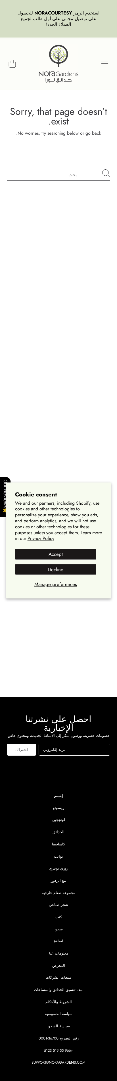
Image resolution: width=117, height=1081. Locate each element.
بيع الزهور (58, 880)
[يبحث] (106, 173)
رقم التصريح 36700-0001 (59, 1038)
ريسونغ (58, 807)
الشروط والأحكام (58, 1002)
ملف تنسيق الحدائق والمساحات (58, 989)
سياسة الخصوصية (58, 1013)
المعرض (58, 965)
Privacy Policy (41, 538)
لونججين (58, 819)
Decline (55, 569)
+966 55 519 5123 (58, 1050)
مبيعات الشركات (58, 977)
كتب (58, 917)
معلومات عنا (58, 953)
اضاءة (58, 941)
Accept (56, 554)
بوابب (58, 856)
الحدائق (58, 832)
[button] (105, 63)
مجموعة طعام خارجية (58, 892)
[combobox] (58, 173)
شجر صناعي (58, 904)
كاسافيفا (58, 844)
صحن (59, 929)
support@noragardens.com (58, 1062)
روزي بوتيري (58, 868)
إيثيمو (58, 795)
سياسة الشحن (58, 1026)
